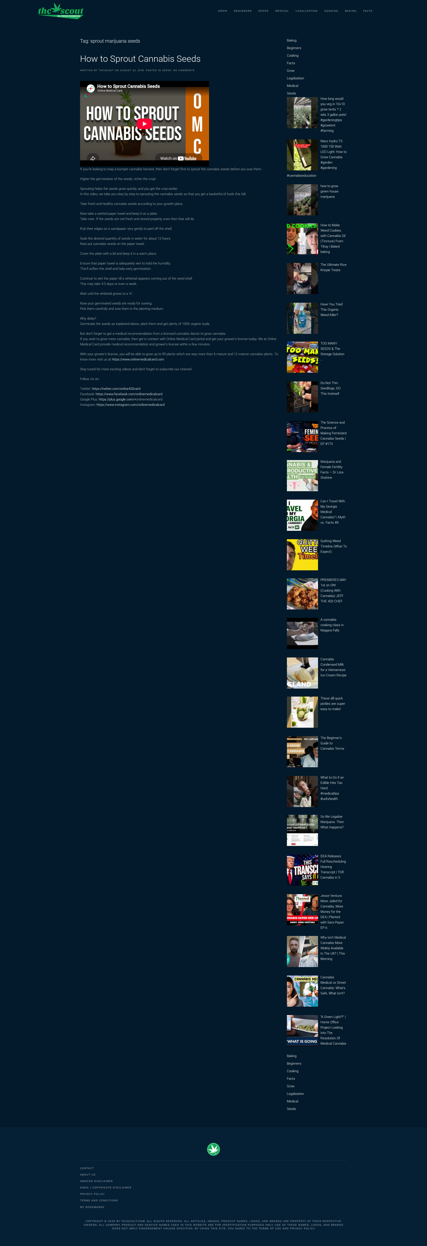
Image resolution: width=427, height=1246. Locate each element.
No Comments (184, 70)
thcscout (106, 70)
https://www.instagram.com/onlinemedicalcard (131, 405)
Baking (351, 10)
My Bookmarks (92, 1207)
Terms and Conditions (99, 1200)
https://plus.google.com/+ (117, 399)
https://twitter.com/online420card (116, 389)
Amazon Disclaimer (96, 1181)
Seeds (263, 10)
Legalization (307, 10)
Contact (87, 1168)
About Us (88, 1174)
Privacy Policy (92, 1194)
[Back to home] (60, 11)
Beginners (243, 10)
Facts (368, 10)
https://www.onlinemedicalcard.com (138, 359)
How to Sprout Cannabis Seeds (140, 59)
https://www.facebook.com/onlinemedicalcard (129, 394)
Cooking (331, 10)
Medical (282, 10)
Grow (222, 10)
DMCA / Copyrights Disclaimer (105, 1187)
